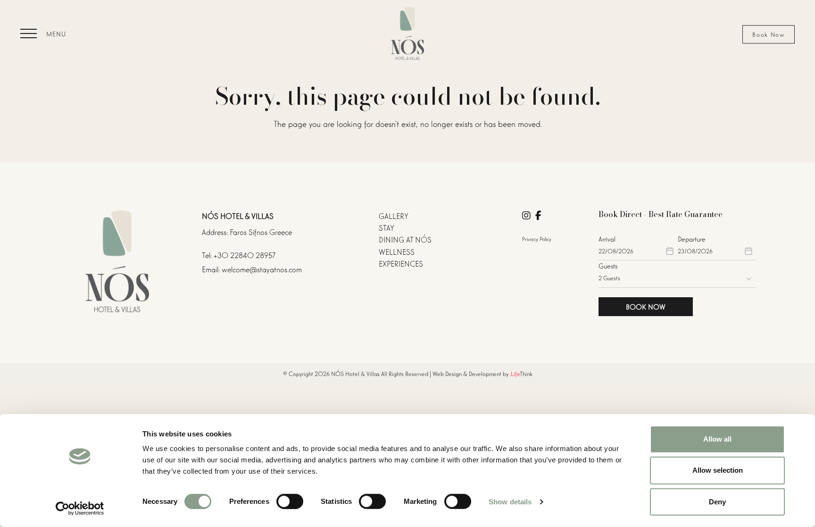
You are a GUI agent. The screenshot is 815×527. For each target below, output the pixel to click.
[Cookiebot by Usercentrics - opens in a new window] (80, 509)
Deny (717, 501)
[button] (43, 33)
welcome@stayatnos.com (262, 269)
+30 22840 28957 (244, 254)
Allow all (717, 439)
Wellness (397, 251)
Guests (608, 265)
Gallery (393, 215)
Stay (386, 227)
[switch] (289, 501)
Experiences (401, 263)
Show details (510, 502)
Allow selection (717, 470)
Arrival (607, 238)
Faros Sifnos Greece (261, 231)
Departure (692, 238)
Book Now (768, 34)
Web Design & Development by (482, 373)
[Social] (526, 215)
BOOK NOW (645, 306)
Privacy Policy (536, 238)
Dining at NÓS (405, 239)
